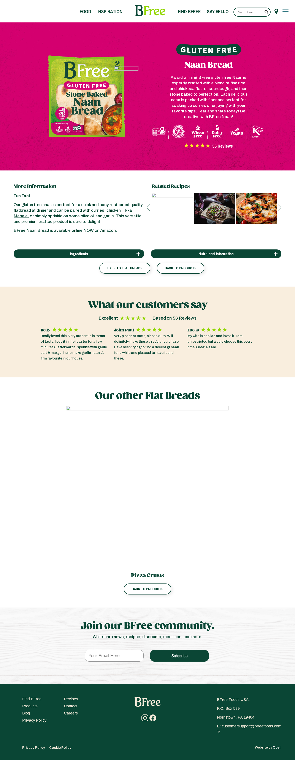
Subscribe (179, 656)
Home (150, 10)
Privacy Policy (34, 720)
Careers (71, 713)
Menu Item (276, 11)
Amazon (108, 230)
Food (85, 11)
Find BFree (189, 11)
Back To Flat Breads (124, 268)
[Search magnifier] (266, 12)
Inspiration (109, 11)
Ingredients (79, 254)
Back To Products (180, 268)
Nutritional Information (216, 254)
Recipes (71, 699)
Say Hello (217, 11)
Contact (70, 706)
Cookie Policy (60, 747)
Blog (26, 713)
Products (30, 706)
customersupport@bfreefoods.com (251, 726)
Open (277, 747)
